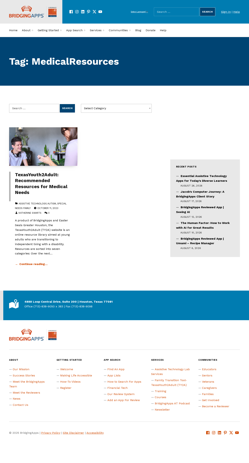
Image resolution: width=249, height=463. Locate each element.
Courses (160, 397)
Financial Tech (117, 388)
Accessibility (95, 433)
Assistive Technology (32, 203)
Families (208, 394)
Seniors (207, 375)
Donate (150, 30)
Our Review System (121, 394)
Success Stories (24, 375)
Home (13, 30)
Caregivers (209, 388)
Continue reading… (33, 264)
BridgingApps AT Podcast (172, 403)
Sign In (226, 12)
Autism (51, 203)
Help (236, 12)
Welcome (66, 369)
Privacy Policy (50, 433)
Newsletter (162, 409)
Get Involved (210, 400)
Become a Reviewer (215, 406)
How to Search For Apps (124, 381)
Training (160, 391)
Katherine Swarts (30, 213)
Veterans (208, 381)
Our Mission (21, 369)
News (16, 398)
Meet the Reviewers (26, 392)
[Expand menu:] (32, 30)
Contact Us (20, 405)
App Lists (113, 375)
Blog (138, 30)
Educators (209, 369)
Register (65, 388)
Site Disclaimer (73, 433)
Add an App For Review (123, 400)
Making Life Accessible (76, 375)
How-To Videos (70, 381)
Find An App (115, 369)
